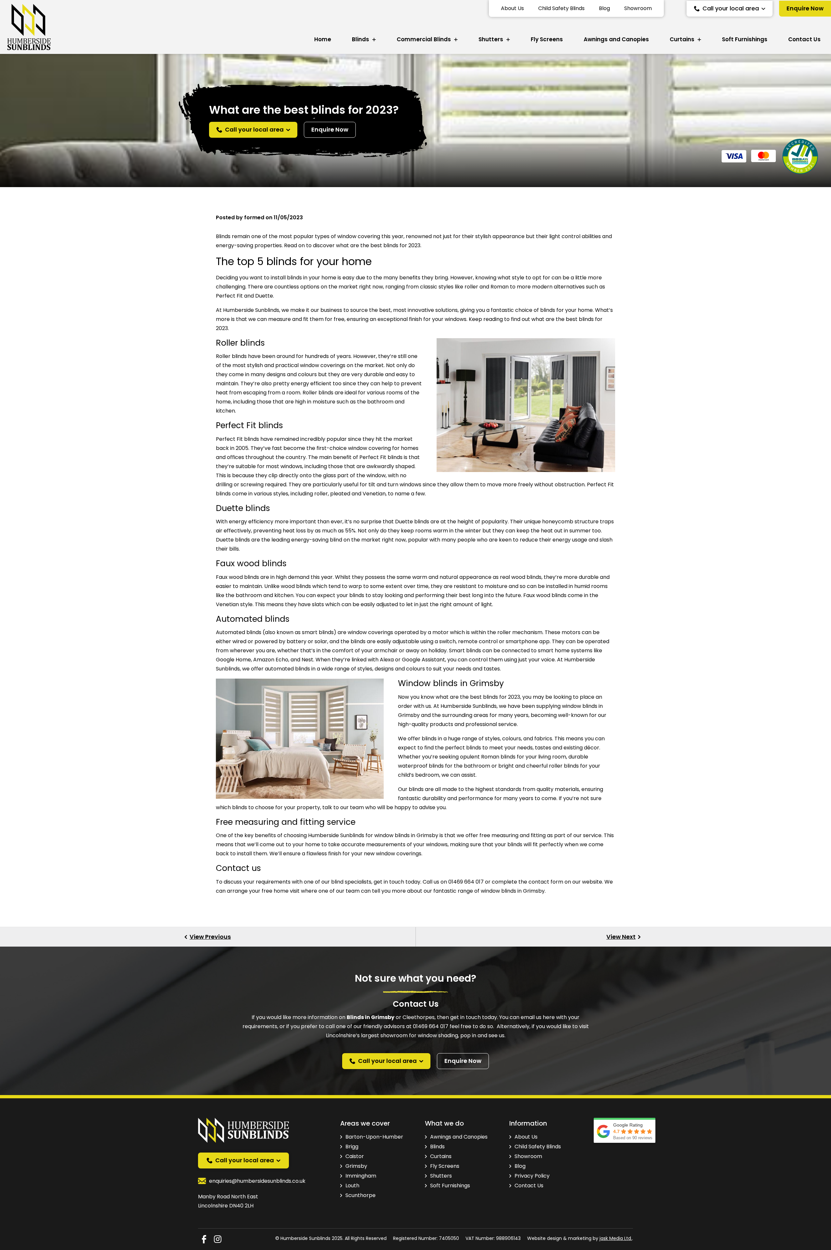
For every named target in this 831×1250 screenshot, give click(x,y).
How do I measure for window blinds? (208, 937)
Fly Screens (547, 39)
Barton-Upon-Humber (374, 1137)
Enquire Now (805, 8)
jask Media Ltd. (616, 1238)
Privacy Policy (532, 1176)
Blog (604, 8)
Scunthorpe (360, 1195)
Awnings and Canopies (616, 39)
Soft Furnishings (744, 39)
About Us (512, 8)
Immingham (360, 1176)
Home (322, 39)
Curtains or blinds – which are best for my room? (623, 937)
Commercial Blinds (424, 39)
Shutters (490, 39)
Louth (352, 1185)
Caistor (354, 1156)
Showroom (638, 8)
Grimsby (356, 1166)
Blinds (360, 39)
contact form (545, 882)
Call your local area (730, 8)
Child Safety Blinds (561, 8)
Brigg (351, 1146)
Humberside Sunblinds (336, 835)
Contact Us (804, 39)
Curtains (682, 39)
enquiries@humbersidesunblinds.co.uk (257, 1181)
